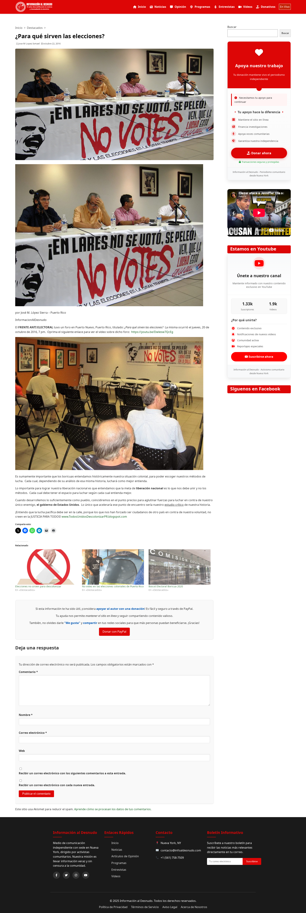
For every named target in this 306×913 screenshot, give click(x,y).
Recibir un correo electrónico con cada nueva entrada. (57, 785)
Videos (247, 7)
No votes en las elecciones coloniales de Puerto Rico (113, 586)
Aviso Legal (169, 907)
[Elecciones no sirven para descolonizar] (46, 567)
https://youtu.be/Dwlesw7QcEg (152, 332)
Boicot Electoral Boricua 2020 (166, 586)
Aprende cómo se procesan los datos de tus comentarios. (112, 809)
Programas (202, 7)
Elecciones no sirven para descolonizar (38, 586)
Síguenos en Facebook (255, 389)
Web (22, 751)
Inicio (142, 7)
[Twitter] (66, 875)
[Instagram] (76, 875)
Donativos (268, 7)
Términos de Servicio (145, 907)
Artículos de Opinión (125, 856)
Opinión (180, 7)
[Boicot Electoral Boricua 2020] (180, 567)
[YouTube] (85, 875)
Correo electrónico (33, 733)
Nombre (26, 715)
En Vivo (285, 7)
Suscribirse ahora (260, 357)
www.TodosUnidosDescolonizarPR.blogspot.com (94, 517)
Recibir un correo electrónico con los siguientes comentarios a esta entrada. (72, 773)
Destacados (35, 28)
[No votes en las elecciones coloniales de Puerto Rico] (113, 567)
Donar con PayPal (114, 631)
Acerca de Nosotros (194, 907)
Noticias (160, 7)
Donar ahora (260, 153)
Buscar (232, 27)
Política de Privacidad (113, 907)
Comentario (28, 672)
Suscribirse (252, 861)
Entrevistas (227, 7)
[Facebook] (56, 875)
